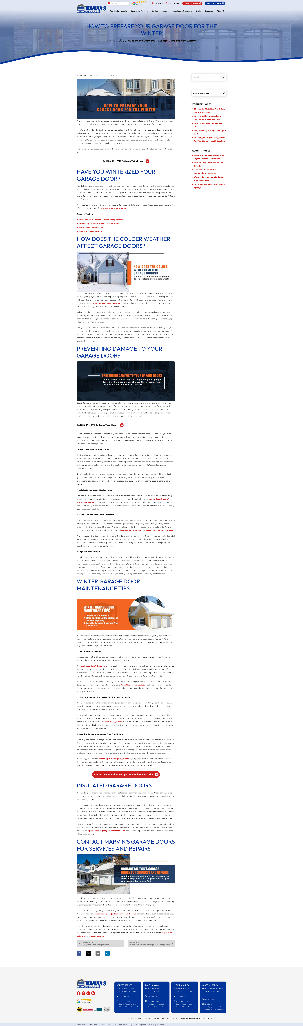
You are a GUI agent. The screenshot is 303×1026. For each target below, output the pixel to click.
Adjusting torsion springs (133, 685)
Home (111, 40)
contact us (192, 1018)
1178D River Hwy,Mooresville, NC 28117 (155, 989)
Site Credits (81, 1025)
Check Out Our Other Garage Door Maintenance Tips (123, 774)
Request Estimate (190, 3)
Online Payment (173, 3)
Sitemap (93, 1025)
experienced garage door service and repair (115, 914)
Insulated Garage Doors (90, 231)
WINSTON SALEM (210, 985)
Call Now (158, 3)
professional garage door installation (107, 831)
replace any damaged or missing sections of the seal (147, 530)
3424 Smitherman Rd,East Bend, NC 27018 (184, 989)
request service (96, 936)
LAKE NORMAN (152, 985)
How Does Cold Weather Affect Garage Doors (101, 219)
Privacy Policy (106, 1025)
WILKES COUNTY (124, 985)
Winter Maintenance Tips (91, 227)
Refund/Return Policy (123, 1025)
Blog (121, 40)
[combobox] (209, 93)
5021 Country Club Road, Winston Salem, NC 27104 (214, 991)
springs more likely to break (106, 303)
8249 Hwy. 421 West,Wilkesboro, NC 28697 (128, 989)
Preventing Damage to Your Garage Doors (99, 223)
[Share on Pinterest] (116, 953)
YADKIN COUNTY (181, 985)
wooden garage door (112, 722)
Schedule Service (213, 3)
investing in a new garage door (114, 759)
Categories (196, 88)
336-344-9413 (124, 996)
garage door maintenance (113, 208)
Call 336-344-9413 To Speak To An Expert (123, 161)
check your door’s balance (92, 666)
